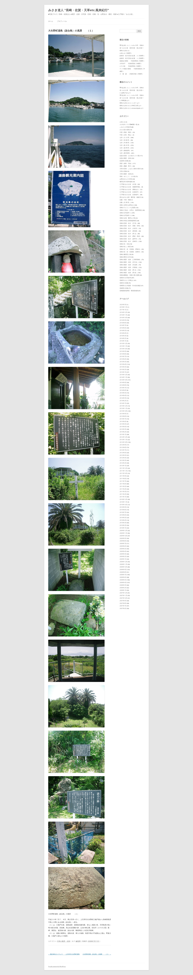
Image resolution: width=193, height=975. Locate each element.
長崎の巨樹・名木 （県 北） (128, 234)
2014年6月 (123, 390)
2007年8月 (123, 603)
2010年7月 (123, 512)
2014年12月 (123, 375)
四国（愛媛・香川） (126, 166)
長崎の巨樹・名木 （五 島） (128, 223)
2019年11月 (123, 307)
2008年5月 (123, 580)
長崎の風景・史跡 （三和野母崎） (130, 259)
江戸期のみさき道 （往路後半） (130, 195)
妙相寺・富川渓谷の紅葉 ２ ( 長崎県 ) (132, 56)
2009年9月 (123, 538)
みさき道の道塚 (124, 130)
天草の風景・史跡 (63, 941)
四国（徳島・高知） (126, 163)
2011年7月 (123, 481)
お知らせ (122, 122)
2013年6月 (123, 421)
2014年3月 (123, 398)
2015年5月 (123, 362)
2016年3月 (123, 336)
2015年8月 (123, 354)
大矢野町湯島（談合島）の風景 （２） (97, 954)
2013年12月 (123, 406)
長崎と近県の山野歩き (127, 205)
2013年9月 (123, 414)
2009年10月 (123, 536)
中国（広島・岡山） (126, 135)
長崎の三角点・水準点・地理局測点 (131, 210)
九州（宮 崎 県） (125, 140)
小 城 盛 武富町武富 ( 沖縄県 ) (131, 74)
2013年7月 (123, 419)
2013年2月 (123, 432)
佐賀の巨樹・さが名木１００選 (129, 156)
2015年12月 (123, 343)
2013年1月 (123, 434)
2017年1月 (123, 310)
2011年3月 (123, 491)
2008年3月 (123, 585)
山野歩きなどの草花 (126, 179)
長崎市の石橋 (124, 283)
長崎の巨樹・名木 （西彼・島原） (130, 236)
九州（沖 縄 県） (125, 143)
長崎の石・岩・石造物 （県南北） (130, 249)
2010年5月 (123, 517)
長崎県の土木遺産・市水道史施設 (130, 285)
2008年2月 (123, 588)
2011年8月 (123, 478)
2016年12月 (123, 312)
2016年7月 (123, 325)
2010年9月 (123, 507)
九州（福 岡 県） (125, 148)
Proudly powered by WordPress (57, 966)
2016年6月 (123, 328)
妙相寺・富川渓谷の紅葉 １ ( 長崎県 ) (132, 58)
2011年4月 (123, 489)
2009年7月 (123, 543)
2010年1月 (123, 528)
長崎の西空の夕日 (125, 257)
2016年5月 (123, 330)
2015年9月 (123, 351)
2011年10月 (123, 473)
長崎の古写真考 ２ (125, 215)
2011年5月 (123, 486)
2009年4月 (123, 551)
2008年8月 (123, 572)
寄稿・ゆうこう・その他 (127, 176)
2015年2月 (123, 369)
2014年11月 (123, 377)
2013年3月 (123, 429)
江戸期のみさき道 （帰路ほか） (130, 189)
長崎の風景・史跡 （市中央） (129, 262)
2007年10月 (123, 598)
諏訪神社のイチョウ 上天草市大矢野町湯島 (64, 954)
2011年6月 (123, 484)
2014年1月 (123, 403)
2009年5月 (123, 549)
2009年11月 (123, 533)
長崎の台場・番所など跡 (127, 218)
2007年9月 (123, 601)
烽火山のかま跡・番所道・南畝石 (130, 197)
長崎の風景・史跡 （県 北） (128, 270)
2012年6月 (123, 453)
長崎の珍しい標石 (125, 246)
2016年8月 (123, 323)
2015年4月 (123, 364)
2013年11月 (123, 408)
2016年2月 (123, 338)
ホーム (50, 21)
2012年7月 (123, 450)
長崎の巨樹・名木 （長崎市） (129, 241)
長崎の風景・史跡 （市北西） (129, 265)
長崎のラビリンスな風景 (127, 207)
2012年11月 (123, 439)
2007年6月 (123, 608)
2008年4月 (123, 582)
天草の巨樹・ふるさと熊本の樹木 (130, 169)
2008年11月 (123, 564)
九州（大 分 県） (125, 137)
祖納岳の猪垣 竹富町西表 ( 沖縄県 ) (132, 61)
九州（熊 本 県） (125, 145)
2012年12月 (123, 437)
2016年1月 (123, 341)
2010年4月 (123, 520)
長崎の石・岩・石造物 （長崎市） (130, 252)
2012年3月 (123, 460)
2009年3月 (123, 554)
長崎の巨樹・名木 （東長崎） (129, 231)
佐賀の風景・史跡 (125, 158)
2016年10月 (123, 317)
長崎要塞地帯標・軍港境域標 (129, 291)
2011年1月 (123, 497)
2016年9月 (123, 320)
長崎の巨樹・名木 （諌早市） (129, 239)
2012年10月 (123, 442)
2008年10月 (123, 567)
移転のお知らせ (124, 50)
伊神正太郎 (134, 105)
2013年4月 (123, 426)
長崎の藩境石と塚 (125, 254)
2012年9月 (123, 445)
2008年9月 (123, 569)
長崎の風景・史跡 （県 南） (128, 273)
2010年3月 (123, 523)
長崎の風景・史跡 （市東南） (129, 267)
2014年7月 (123, 388)
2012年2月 (123, 463)
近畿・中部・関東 (125, 200)
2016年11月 (123, 315)
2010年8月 (123, 510)
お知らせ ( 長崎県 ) (125, 53)
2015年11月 (123, 346)
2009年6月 (123, 546)
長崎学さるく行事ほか (127, 280)
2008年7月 (123, 575)
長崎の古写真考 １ (125, 213)
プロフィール (62, 21)
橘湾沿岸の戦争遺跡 (126, 182)
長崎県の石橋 (124, 288)
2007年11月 (123, 595)
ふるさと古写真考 (125, 127)
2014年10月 (123, 380)
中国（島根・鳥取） (126, 132)
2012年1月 (123, 465)
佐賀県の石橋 (124, 161)
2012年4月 (123, 458)
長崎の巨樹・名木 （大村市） (129, 228)
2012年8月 (123, 447)
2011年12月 (123, 468)
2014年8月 (123, 385)
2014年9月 (123, 382)
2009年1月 (123, 559)
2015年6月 (123, 359)
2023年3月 (123, 304)
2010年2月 (123, 525)
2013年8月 (123, 416)
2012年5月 (123, 455)
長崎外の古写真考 (125, 278)
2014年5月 (123, 393)
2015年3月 (123, 367)
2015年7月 (123, 356)
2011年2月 (123, 494)
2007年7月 (123, 606)
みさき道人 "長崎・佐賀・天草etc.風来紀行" (78, 10)
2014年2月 (123, 401)
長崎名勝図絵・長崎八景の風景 (129, 275)
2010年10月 (123, 504)
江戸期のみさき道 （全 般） (128, 184)
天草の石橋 (123, 171)
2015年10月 (123, 349)
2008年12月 (123, 562)
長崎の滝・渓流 (124, 244)
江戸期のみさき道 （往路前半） (130, 192)
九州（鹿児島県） (125, 153)
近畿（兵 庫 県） (125, 202)
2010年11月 (123, 502)
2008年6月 (123, 577)
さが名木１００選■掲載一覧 (128, 124)
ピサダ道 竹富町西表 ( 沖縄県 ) (130, 66)
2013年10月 (123, 411)
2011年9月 (123, 476)
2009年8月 (123, 541)
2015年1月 (123, 372)
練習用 (78, 941)
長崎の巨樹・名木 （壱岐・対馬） (130, 226)
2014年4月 (123, 395)
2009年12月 (123, 530)
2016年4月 (123, 333)
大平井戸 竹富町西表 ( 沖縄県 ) (130, 63)
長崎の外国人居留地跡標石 (128, 221)
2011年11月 (123, 471)
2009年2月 (123, 556)
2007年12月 (123, 593)
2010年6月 (123, 515)
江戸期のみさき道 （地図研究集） (130, 187)
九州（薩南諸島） (125, 150)
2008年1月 (123, 590)
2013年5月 (123, 424)
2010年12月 (123, 499)
